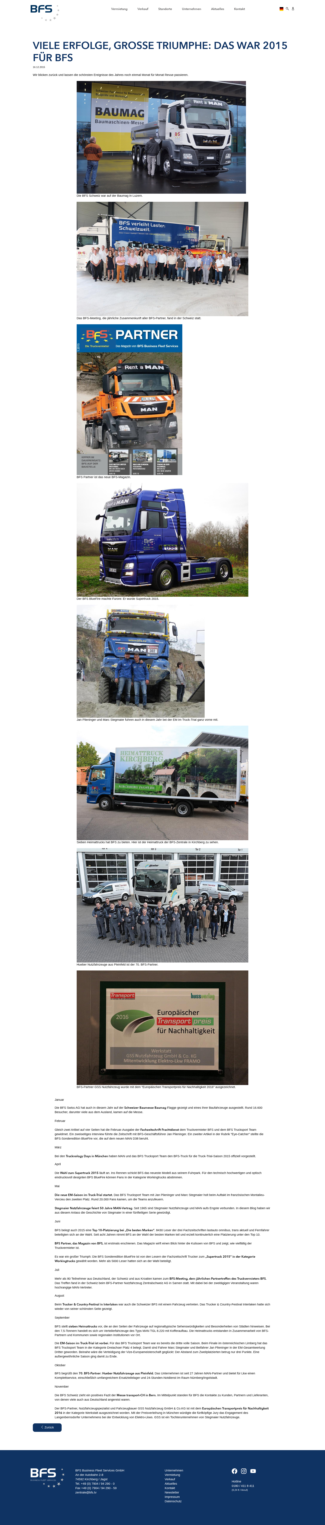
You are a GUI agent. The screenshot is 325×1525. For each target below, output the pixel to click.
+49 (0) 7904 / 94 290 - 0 (98, 1483)
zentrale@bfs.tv (85, 1492)
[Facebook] (236, 1472)
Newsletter (172, 1492)
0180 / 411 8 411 (243, 1486)
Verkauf (170, 1479)
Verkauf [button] (142, 9)
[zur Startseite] (45, 13)
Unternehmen (174, 1470)
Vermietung (172, 1475)
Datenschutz (173, 1501)
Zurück (49, 1427)
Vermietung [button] (119, 9)
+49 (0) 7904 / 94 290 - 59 (99, 1488)
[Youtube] (254, 1472)
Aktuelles (217, 9)
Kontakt (239, 9)
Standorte (165, 9)
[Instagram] (245, 1472)
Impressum (172, 1497)
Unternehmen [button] (191, 9)
